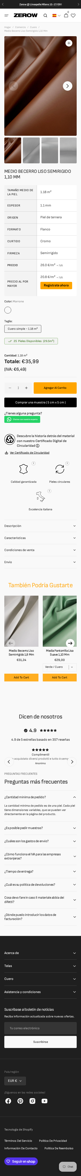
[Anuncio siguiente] (78, 4)
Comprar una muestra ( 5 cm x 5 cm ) (40, 402)
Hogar (7, 27)
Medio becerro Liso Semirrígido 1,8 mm (21, 653)
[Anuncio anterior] (2, 4)
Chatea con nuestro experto (25, 419)
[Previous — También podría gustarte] (10, 643)
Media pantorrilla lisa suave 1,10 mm (59, 653)
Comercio (20, 27)
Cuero (33, 27)
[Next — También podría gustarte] (70, 643)
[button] (6, 15)
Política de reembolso (58, 1148)
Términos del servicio (18, 1141)
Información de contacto (21, 1148)
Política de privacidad (53, 1141)
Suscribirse (40, 1042)
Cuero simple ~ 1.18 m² (23, 330)
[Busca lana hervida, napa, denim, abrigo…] (45, 15)
